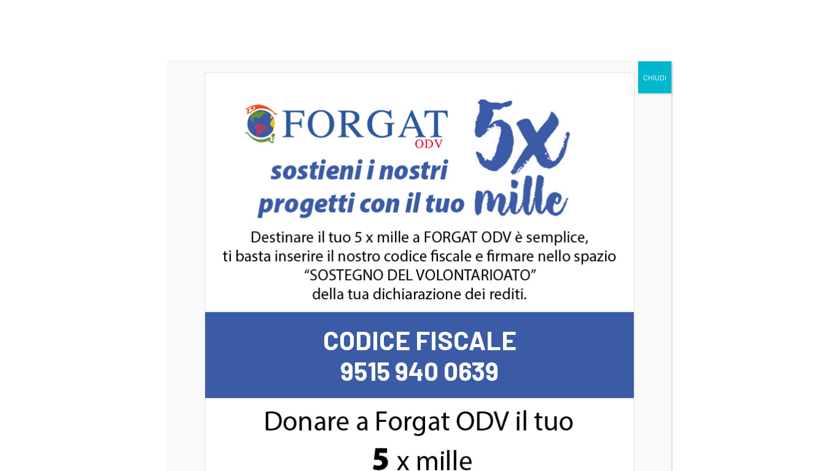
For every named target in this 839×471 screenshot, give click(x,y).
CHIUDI (654, 77)
